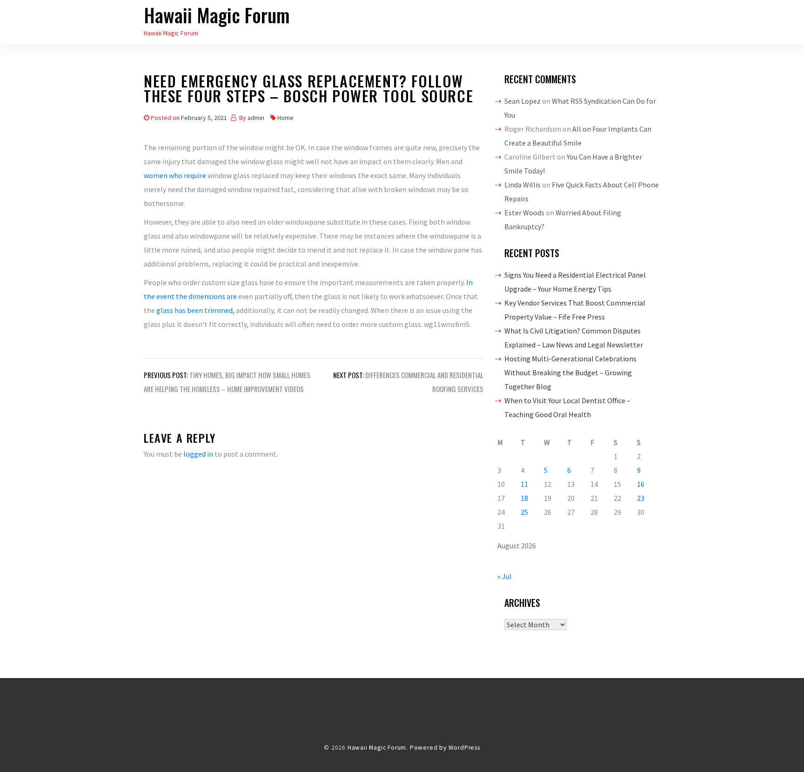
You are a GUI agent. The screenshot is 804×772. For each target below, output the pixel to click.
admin (256, 117)
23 (640, 498)
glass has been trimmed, (196, 310)
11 (524, 484)
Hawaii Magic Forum (217, 15)
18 (524, 498)
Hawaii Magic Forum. (378, 748)
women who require (176, 175)
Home (285, 117)
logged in (198, 454)
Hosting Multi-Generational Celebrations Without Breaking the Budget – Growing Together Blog (570, 372)
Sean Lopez (522, 101)
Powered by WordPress (445, 748)
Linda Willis (522, 184)
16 (640, 484)
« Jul (504, 576)
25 (524, 512)
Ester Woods (524, 212)
